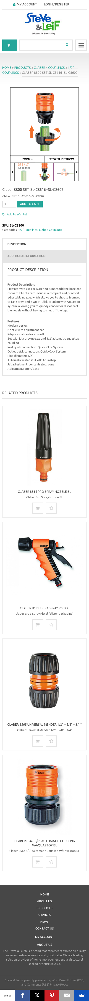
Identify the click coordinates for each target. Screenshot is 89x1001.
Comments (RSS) (38, 984)
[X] (37, 995)
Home (6, 67)
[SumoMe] (81, 995)
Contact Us (44, 928)
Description (17, 244)
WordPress (59, 980)
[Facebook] (22, 995)
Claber (39, 67)
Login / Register (56, 4)
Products (22, 67)
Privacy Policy (59, 984)
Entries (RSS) (75, 980)
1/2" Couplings (28, 229)
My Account (27, 4)
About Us (44, 901)
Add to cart (30, 203)
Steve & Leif (13, 980)
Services (44, 914)
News (44, 921)
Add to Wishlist (16, 214)
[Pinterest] (51, 995)
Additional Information (26, 255)
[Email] (66, 995)
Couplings (56, 67)
